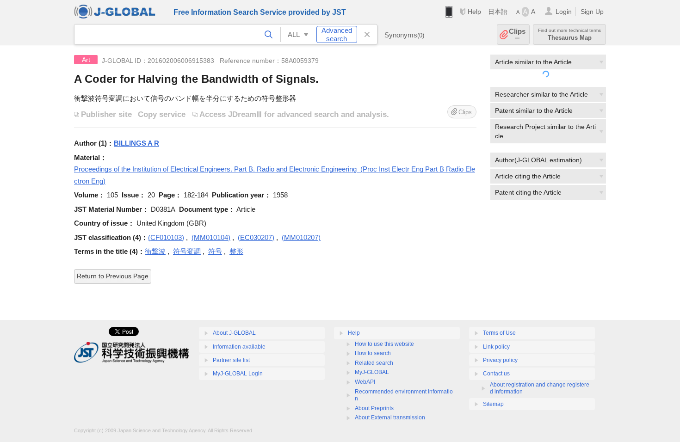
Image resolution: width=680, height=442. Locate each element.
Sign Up (592, 11)
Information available (239, 347)
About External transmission (390, 417)
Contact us (496, 373)
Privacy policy (500, 360)
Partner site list (231, 360)
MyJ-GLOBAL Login (238, 373)
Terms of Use (499, 333)
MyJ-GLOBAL (372, 372)
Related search (374, 363)
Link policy (496, 347)
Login (564, 11)
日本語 (497, 11)
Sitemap (493, 404)
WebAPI (365, 382)
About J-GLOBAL (234, 333)
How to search (373, 353)
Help (474, 11)
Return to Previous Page (112, 276)
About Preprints (374, 408)
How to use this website (384, 344)
